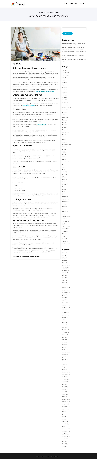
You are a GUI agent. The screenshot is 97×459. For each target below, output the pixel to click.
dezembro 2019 (66, 399)
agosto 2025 (65, 272)
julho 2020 (64, 384)
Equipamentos (65, 132)
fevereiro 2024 (65, 305)
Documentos (65, 117)
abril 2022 (64, 342)
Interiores (64, 152)
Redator (18, 63)
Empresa (64, 127)
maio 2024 (64, 297)
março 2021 (65, 367)
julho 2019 (64, 411)
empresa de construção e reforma (45, 91)
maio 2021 (64, 362)
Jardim (63, 157)
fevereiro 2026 (65, 260)
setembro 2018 (66, 436)
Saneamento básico (66, 216)
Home (65, 3)
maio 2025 (64, 280)
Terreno (64, 236)
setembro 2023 (66, 314)
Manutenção (65, 171)
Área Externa (65, 85)
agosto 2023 (65, 317)
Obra (63, 181)
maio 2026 (64, 255)
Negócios (64, 179)
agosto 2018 (65, 438)
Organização (65, 184)
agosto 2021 (65, 354)
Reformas (32, 256)
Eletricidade (65, 122)
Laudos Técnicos (66, 161)
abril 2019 (64, 419)
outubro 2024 (65, 290)
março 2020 (65, 394)
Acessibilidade (65, 72)
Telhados (64, 233)
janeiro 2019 (65, 426)
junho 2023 (64, 322)
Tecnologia (64, 231)
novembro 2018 (66, 431)
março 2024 (65, 302)
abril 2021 (64, 364)
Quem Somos (73, 3)
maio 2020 (64, 389)
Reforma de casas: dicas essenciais (50, 12)
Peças (63, 186)
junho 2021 (64, 359)
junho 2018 (64, 443)
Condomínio (65, 102)
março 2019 (65, 421)
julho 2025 (64, 275)
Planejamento (65, 196)
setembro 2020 (66, 379)
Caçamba (64, 92)
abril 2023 (64, 327)
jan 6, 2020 (18, 64)
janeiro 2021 (65, 369)
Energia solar (65, 129)
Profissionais (65, 201)
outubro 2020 (65, 376)
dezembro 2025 (66, 265)
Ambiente (64, 82)
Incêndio (64, 147)
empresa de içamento (29, 105)
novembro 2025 (66, 267)
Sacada (64, 214)
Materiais (64, 174)
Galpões (64, 142)
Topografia (64, 238)
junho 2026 (64, 252)
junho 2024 (64, 295)
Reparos (37, 256)
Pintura (64, 189)
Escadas (64, 134)
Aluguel (64, 77)
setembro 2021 (66, 352)
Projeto (64, 204)
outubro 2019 (65, 404)
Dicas (63, 114)
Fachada (64, 139)
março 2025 (65, 285)
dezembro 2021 (66, 349)
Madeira (64, 169)
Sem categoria (65, 221)
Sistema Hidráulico (66, 226)
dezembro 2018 (66, 429)
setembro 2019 (66, 406)
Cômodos (64, 97)
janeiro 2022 (65, 347)
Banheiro (64, 90)
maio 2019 (64, 416)
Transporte (65, 241)
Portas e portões (66, 199)
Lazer (63, 164)
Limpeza (64, 166)
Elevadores (65, 124)
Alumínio (64, 80)
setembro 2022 (66, 332)
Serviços (64, 223)
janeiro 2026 (65, 262)
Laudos (64, 159)
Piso (63, 194)
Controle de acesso (66, 107)
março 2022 (65, 344)
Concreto (64, 100)
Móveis (64, 176)
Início (40, 12)
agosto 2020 (65, 381)
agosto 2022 (65, 334)
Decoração (26, 256)
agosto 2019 (65, 409)
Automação (64, 87)
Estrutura (64, 137)
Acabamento (65, 70)
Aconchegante (65, 75)
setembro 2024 (66, 292)
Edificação (64, 119)
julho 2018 (64, 441)
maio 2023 (64, 324)
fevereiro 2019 (65, 424)
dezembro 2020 (66, 371)
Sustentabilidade (66, 228)
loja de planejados (41, 124)
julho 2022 (64, 337)
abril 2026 (64, 257)
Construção (65, 105)
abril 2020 (64, 391)
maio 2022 (64, 339)
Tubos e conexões (66, 243)
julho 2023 (64, 319)
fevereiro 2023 (65, 329)
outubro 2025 (65, 270)
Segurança (64, 219)
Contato (82, 3)
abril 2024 (64, 300)
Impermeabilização (66, 144)
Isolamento (65, 154)
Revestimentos (65, 211)
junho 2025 (64, 277)
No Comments (17, 256)
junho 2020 (64, 386)
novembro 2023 (66, 310)
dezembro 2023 (66, 307)
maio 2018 (64, 446)
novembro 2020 (66, 374)
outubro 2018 (65, 433)
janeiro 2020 (65, 396)
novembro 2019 (66, 401)
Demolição (64, 112)
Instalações (65, 149)
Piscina (63, 191)
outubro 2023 (65, 312)
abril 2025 (64, 282)
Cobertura (64, 95)
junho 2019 (64, 414)
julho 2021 (64, 357)
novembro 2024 (66, 287)
